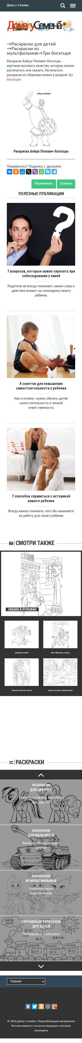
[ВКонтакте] (9, 171)
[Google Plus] (54, 1006)
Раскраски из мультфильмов (23, 51)
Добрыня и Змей (21, 653)
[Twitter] (34, 1006)
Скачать (66, 183)
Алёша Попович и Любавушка (60, 690)
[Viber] (35, 171)
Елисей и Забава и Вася (22, 690)
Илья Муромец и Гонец (60, 653)
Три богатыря (57, 53)
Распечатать (44, 183)
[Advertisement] (41, 724)
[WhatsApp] (41, 171)
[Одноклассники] (16, 171)
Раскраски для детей (33, 44)
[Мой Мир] (22, 171)
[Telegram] (54, 171)
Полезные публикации (41, 193)
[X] (28, 171)
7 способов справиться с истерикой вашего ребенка (41, 498)
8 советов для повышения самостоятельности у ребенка (41, 385)
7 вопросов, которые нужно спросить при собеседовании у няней (41, 273)
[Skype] (48, 171)
